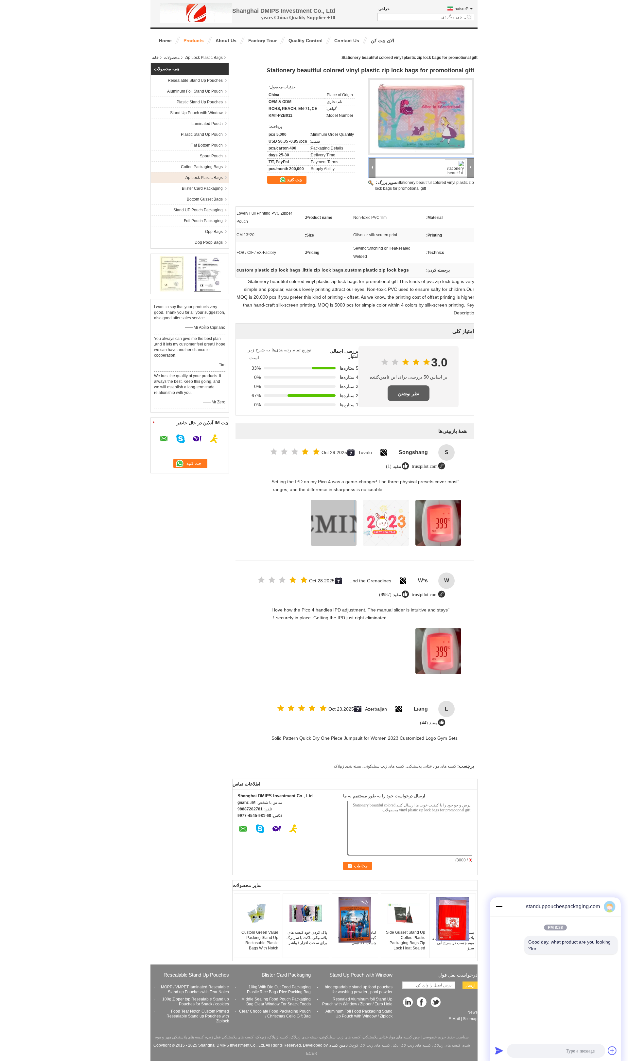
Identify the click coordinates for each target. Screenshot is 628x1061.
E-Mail (454, 1019)
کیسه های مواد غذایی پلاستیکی (431, 766)
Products (193, 40)
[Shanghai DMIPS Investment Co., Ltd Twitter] (436, 1002)
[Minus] (499, 907)
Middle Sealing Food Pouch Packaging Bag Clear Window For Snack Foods (276, 1001)
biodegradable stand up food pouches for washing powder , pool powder (358, 989)
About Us (226, 40)
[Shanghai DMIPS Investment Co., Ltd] (196, 12)
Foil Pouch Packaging (203, 221)
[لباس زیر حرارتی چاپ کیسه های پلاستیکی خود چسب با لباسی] (355, 920)
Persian (461, 9)
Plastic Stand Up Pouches (200, 102)
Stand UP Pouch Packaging (198, 210)
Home (165, 40)
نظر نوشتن (408, 393)
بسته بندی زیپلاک (347, 766)
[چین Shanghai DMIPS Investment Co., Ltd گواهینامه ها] (172, 273)
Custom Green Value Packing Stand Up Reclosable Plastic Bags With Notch (259, 940)
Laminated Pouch (207, 123)
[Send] (499, 1050)
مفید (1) (393, 466)
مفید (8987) (390, 594)
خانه (155, 57)
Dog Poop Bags (209, 242)
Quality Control (305, 40)
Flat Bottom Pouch (206, 145)
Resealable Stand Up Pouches (195, 80)
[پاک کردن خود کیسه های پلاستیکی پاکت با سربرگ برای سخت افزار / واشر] (306, 913)
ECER (311, 1053)
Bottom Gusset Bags (205, 199)
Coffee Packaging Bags (202, 167)
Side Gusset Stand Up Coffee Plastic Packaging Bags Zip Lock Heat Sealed (405, 940)
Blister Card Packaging (202, 188)
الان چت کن (382, 40)
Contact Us (346, 40)
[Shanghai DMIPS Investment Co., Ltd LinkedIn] (408, 1002)
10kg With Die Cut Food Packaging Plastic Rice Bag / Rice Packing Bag (279, 989)
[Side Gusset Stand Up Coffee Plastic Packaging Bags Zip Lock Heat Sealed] (404, 913)
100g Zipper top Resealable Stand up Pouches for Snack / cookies (195, 1001)
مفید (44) (429, 722)
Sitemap (470, 1019)
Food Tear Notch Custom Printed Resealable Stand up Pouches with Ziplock (197, 1016)
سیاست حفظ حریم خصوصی (446, 1037)
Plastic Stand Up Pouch (202, 134)
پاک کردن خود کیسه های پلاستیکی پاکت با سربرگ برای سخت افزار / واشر (307, 937)
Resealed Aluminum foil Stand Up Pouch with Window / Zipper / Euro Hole (357, 1001)
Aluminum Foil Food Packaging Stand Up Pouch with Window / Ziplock (358, 1013)
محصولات (172, 57)
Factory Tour (262, 40)
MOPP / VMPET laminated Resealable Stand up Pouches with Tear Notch (195, 989)
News (472, 1012)
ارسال (470, 985)
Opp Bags (214, 231)
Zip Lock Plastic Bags (204, 57)
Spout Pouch (211, 156)
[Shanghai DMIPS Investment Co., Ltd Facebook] (422, 1002)
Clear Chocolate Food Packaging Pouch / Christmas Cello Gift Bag (275, 1013)
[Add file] (612, 1050)
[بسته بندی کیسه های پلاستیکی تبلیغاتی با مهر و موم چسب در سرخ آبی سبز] (453, 919)
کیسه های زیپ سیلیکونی (384, 766)
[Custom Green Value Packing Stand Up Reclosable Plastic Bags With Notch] (257, 913)
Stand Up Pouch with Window (196, 113)
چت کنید (294, 179)
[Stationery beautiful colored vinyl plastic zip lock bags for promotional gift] (421, 116)
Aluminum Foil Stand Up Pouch (195, 91)
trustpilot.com (425, 466)
